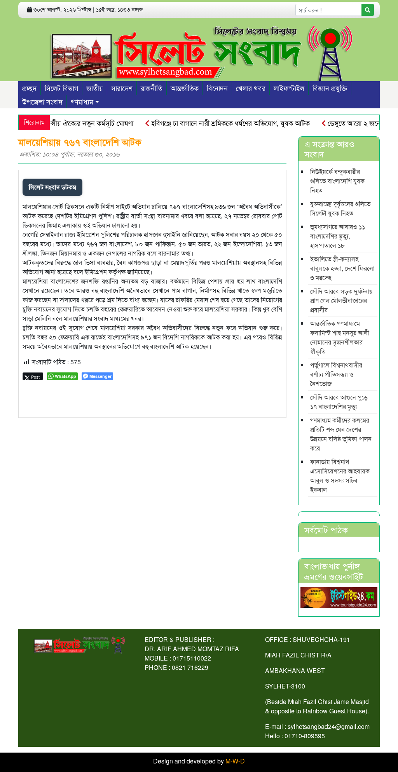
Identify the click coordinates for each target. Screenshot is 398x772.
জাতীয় (94, 88)
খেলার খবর (250, 88)
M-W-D (235, 760)
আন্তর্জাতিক (185, 88)
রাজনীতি (151, 88)
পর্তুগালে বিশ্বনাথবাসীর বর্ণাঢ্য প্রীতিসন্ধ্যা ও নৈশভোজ (336, 374)
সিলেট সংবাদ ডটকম (52, 187)
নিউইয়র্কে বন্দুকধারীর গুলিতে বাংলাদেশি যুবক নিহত (337, 181)
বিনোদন (217, 88)
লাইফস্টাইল (289, 88)
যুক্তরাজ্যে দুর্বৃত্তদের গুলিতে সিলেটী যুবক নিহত (340, 208)
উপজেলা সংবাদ (42, 101)
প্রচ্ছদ (29, 88)
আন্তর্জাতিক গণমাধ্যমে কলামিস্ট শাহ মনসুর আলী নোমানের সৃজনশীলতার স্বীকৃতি (339, 337)
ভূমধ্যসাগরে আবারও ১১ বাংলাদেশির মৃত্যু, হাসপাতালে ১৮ (337, 236)
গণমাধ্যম (82, 101)
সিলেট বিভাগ (61, 88)
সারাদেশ (122, 88)
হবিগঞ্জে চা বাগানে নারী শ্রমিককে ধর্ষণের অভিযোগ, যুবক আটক (218, 123)
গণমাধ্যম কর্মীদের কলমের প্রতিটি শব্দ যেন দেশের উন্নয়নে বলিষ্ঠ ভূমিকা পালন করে (341, 434)
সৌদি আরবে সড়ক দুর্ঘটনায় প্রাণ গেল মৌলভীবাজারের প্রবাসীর (341, 300)
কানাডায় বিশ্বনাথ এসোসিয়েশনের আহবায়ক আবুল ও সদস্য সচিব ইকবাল (340, 475)
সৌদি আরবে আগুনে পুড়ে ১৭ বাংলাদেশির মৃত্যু (339, 402)
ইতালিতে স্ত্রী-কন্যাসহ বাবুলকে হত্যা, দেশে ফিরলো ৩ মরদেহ (342, 268)
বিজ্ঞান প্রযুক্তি (329, 88)
